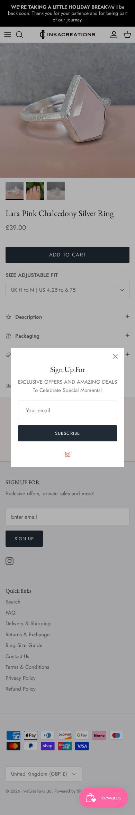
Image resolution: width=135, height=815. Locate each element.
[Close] (115, 356)
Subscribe (67, 433)
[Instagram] (67, 454)
